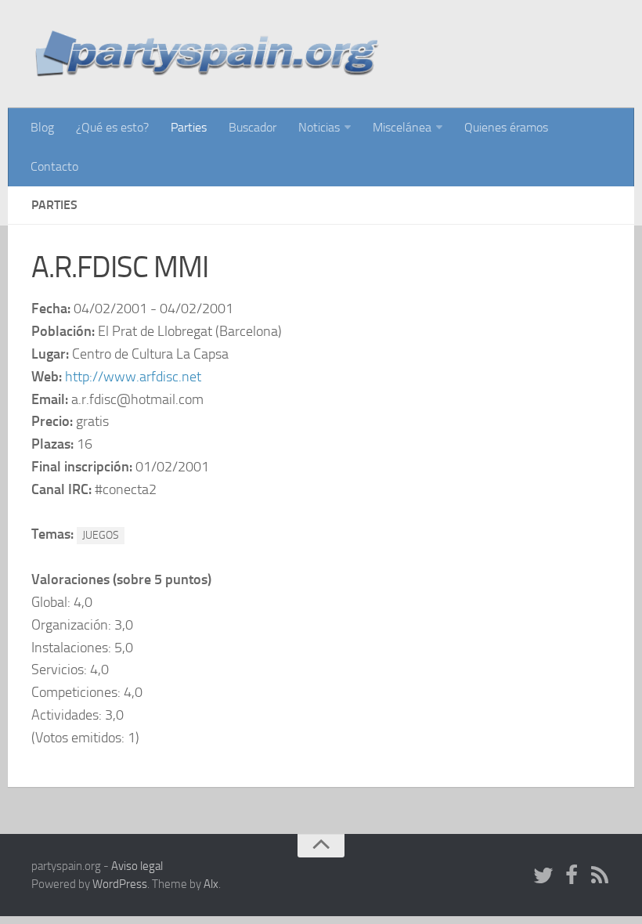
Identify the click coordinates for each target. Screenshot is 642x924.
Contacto (54, 166)
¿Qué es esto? (112, 127)
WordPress (119, 884)
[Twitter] (543, 876)
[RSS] (600, 876)
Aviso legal (137, 866)
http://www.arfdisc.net (133, 376)
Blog (42, 127)
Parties (189, 127)
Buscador (252, 127)
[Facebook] (571, 876)
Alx (211, 884)
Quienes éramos (506, 127)
